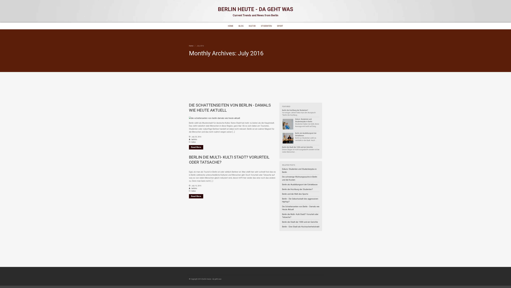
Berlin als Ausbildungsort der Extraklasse (300, 184)
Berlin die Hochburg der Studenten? (295, 110)
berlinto (194, 139)
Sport (280, 26)
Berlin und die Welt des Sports (295, 194)
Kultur (252, 26)
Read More (196, 147)
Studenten (266, 26)
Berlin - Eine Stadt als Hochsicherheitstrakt (300, 226)
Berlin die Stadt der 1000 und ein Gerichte (297, 147)
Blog (241, 26)
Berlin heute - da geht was (255, 9)
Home (230, 26)
